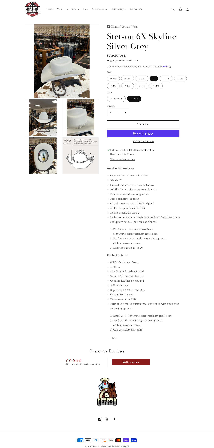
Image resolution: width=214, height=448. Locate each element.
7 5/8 (142, 86)
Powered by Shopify (120, 446)
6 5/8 (113, 78)
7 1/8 (166, 78)
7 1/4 (180, 78)
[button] (62, 9)
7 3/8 (113, 86)
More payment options (143, 141)
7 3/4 (156, 86)
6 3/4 (127, 78)
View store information (122, 159)
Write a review (131, 362)
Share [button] (114, 338)
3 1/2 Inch (116, 98)
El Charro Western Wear (102, 446)
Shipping (111, 60)
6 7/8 (142, 78)
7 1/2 (127, 86)
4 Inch (134, 98)
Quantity (111, 106)
